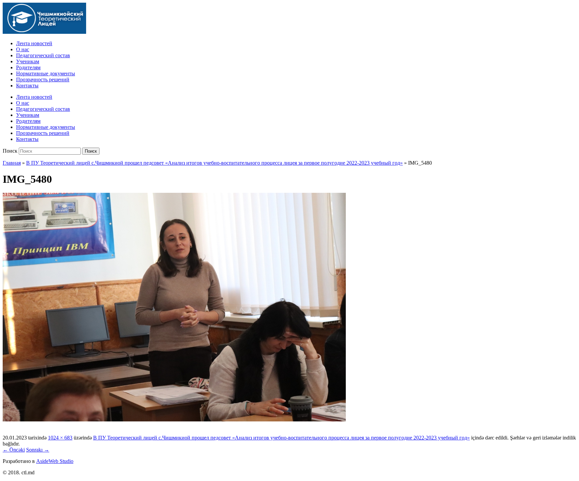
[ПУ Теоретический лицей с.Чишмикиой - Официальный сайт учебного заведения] (44, 32)
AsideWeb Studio (54, 461)
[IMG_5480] (174, 419)
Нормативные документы (45, 73)
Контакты (27, 85)
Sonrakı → (37, 450)
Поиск (10, 151)
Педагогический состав (43, 55)
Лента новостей (34, 43)
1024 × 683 (60, 437)
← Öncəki (14, 450)
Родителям (28, 67)
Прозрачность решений (42, 79)
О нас (22, 49)
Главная (12, 163)
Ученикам (27, 61)
